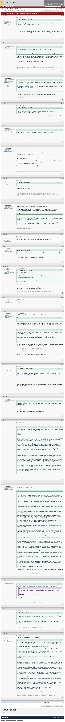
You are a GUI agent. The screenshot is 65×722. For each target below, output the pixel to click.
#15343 (62, 76)
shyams (5, 234)
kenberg (5, 146)
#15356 (62, 420)
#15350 (62, 246)
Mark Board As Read (20, 720)
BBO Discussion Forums (5, 8)
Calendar (11, 6)
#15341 (62, 15)
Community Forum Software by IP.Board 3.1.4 (56, 720)
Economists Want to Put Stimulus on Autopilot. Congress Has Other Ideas (30, 618)
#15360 (62, 633)
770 (21, 10)
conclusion (39, 436)
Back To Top (3, 720)
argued (61, 438)
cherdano (5, 103)
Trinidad (5, 42)
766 (12, 10)
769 (19, 10)
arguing (18, 433)
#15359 (62, 608)
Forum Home (8, 720)
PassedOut (5, 633)
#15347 (62, 178)
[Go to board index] (8, 2)
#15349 (62, 234)
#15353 (62, 311)
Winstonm (5, 125)
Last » (25, 10)
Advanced (64, 6)
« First (8, 10)
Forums (2, 6)
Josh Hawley (34, 252)
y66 (4, 246)
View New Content (59, 8)
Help (62, 4)
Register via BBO (49, 4)
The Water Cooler (18, 8)
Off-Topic (11, 8)
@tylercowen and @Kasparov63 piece (42, 586)
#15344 (62, 103)
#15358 (62, 579)
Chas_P (5, 396)
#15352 (62, 297)
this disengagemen (41, 431)
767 (14, 10)
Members (7, 6)
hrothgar (5, 15)
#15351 (62, 266)
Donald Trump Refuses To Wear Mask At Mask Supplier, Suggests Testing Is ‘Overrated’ (33, 314)
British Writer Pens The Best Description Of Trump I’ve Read (28, 637)
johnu (4, 311)
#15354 (62, 364)
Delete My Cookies (13, 720)
